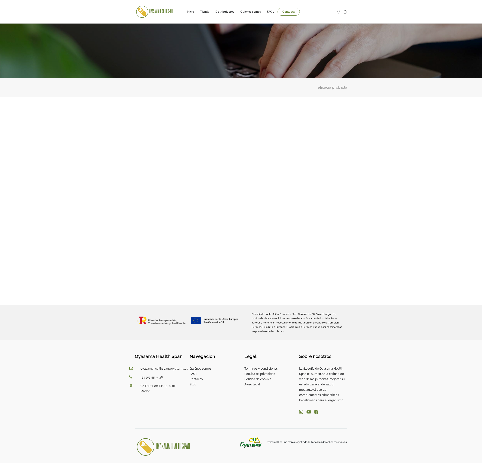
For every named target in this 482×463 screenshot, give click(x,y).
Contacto (196, 379)
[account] (339, 11)
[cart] (344, 11)
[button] (241, 184)
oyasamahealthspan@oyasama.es (164, 368)
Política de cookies (257, 379)
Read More (147, 292)
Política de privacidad (259, 374)
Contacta (288, 11)
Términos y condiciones (261, 368)
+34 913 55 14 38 (151, 377)
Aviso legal (252, 384)
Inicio (190, 11)
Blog (193, 384)
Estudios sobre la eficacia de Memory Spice (171, 287)
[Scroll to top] (474, 455)
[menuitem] (190, 11)
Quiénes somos (250, 11)
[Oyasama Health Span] (154, 11)
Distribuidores (224, 11)
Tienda (204, 11)
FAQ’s (270, 11)
